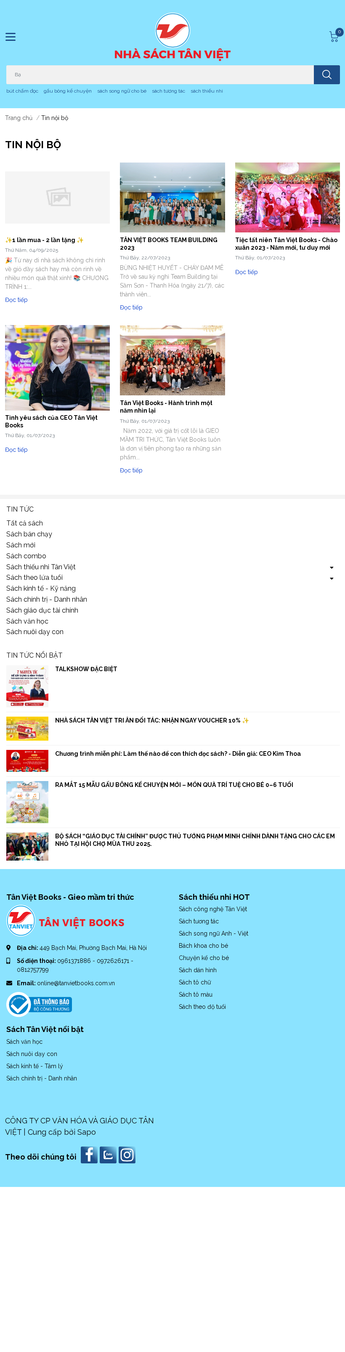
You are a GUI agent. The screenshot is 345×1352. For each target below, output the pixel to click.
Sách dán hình (198, 970)
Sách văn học (27, 621)
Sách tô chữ (195, 982)
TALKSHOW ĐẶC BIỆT (86, 669)
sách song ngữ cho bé (121, 91)
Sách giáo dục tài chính (42, 610)
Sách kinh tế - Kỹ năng (41, 588)
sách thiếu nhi (207, 91)
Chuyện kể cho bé (204, 958)
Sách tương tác (199, 921)
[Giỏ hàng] (333, 36)
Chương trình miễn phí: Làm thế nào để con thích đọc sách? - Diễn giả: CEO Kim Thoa (178, 753)
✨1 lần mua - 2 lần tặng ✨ (44, 240)
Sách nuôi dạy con (35, 632)
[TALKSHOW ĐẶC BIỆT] (27, 686)
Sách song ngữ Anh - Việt (213, 933)
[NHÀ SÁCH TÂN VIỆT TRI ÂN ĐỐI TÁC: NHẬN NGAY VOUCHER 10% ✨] (27, 728)
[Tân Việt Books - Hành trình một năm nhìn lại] (172, 360)
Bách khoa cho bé (203, 945)
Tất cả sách (24, 523)
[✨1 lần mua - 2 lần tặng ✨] (57, 197)
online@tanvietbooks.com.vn (76, 983)
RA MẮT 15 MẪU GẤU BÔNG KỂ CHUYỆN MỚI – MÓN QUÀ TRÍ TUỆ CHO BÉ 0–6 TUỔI (174, 784)
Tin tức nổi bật (34, 655)
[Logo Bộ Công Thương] (39, 1003)
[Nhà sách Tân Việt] (173, 37)
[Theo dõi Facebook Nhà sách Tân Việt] (90, 1154)
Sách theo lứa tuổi (34, 577)
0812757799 (33, 969)
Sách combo (26, 556)
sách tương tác (168, 91)
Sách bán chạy (29, 534)
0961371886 (75, 960)
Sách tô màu (195, 994)
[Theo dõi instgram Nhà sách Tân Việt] (128, 1154)
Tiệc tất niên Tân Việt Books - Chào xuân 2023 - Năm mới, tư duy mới (286, 244)
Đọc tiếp (16, 299)
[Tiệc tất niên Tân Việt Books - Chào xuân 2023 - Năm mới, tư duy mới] (287, 197)
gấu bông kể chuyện (68, 91)
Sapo (86, 1132)
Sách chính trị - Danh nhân (46, 599)
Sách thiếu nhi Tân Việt (41, 567)
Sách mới (20, 545)
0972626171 (114, 960)
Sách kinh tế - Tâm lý (34, 1066)
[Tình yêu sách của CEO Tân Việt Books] (57, 368)
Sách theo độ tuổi (202, 1006)
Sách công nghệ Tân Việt (213, 909)
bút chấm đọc (22, 91)
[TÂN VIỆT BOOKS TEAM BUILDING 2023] (172, 197)
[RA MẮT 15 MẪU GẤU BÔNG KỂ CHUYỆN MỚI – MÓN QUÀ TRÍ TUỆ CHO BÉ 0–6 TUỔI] (27, 802)
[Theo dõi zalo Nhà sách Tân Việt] (109, 1154)
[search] (327, 74)
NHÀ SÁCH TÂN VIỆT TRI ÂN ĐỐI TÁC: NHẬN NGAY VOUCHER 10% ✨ (152, 720)
